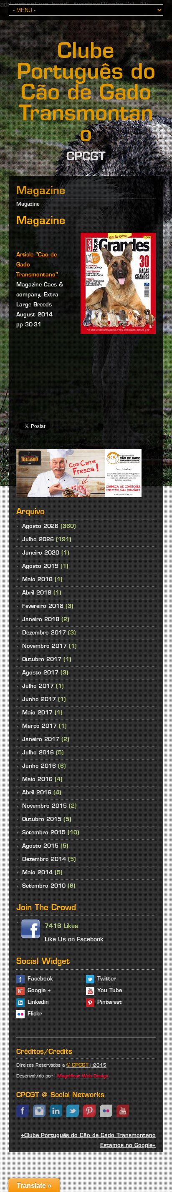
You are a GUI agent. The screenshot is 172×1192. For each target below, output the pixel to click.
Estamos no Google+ (128, 1145)
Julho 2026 (38, 539)
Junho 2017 (39, 699)
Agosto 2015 (40, 846)
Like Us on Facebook (74, 940)
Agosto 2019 (40, 566)
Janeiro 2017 (40, 739)
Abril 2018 (36, 593)
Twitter (106, 979)
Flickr (35, 1014)
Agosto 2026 (40, 526)
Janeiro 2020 (40, 553)
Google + (39, 990)
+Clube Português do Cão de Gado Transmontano (88, 1135)
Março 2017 (39, 726)
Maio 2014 (37, 873)
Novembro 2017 (44, 646)
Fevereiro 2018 (42, 606)
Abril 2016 (36, 793)
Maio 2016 (37, 779)
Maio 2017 (37, 713)
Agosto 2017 (40, 673)
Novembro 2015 (44, 806)
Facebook (40, 979)
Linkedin (38, 1002)
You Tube (109, 990)
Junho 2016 (39, 766)
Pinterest (109, 1002)
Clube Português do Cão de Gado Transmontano (86, 94)
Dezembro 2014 (44, 859)
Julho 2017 (38, 686)
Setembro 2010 (44, 886)
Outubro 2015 (41, 819)
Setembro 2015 (44, 833)
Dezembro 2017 (44, 633)
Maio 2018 (37, 579)
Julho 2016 (38, 753)
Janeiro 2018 (40, 619)
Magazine (28, 204)
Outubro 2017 (41, 659)
